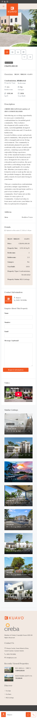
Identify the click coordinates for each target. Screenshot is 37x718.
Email (6, 331)
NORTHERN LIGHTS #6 (23, 676)
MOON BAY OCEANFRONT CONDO (20, 570)
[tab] (6, 52)
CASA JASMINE (12, 450)
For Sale (8, 691)
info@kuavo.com (12, 657)
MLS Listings (8, 62)
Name (6, 313)
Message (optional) (11, 340)
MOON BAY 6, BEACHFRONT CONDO (21, 498)
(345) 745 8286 (21, 300)
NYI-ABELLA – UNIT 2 (23, 668)
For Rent (8, 694)
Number (7, 322)
